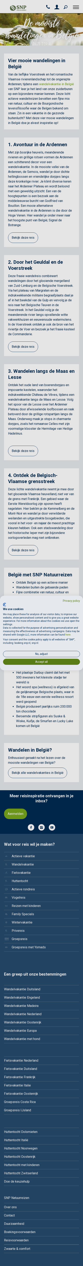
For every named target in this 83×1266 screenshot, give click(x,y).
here (68, 634)
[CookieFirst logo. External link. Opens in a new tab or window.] (4, 604)
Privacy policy (71, 600)
